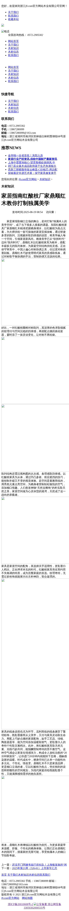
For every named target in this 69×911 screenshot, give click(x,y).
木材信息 (13, 51)
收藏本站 (13, 19)
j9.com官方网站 (28, 179)
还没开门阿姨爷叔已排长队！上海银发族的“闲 (39, 864)
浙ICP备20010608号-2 (20, 904)
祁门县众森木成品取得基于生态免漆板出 (32, 166)
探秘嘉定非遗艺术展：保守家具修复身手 (32, 173)
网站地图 (27, 898)
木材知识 (13, 48)
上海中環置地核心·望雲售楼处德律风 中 (31, 162)
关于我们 (13, 12)
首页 (4, 874)
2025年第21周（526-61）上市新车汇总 (34, 868)
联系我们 (13, 15)
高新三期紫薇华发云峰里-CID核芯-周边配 (32, 169)
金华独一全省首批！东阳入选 (25, 155)
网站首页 (13, 41)
